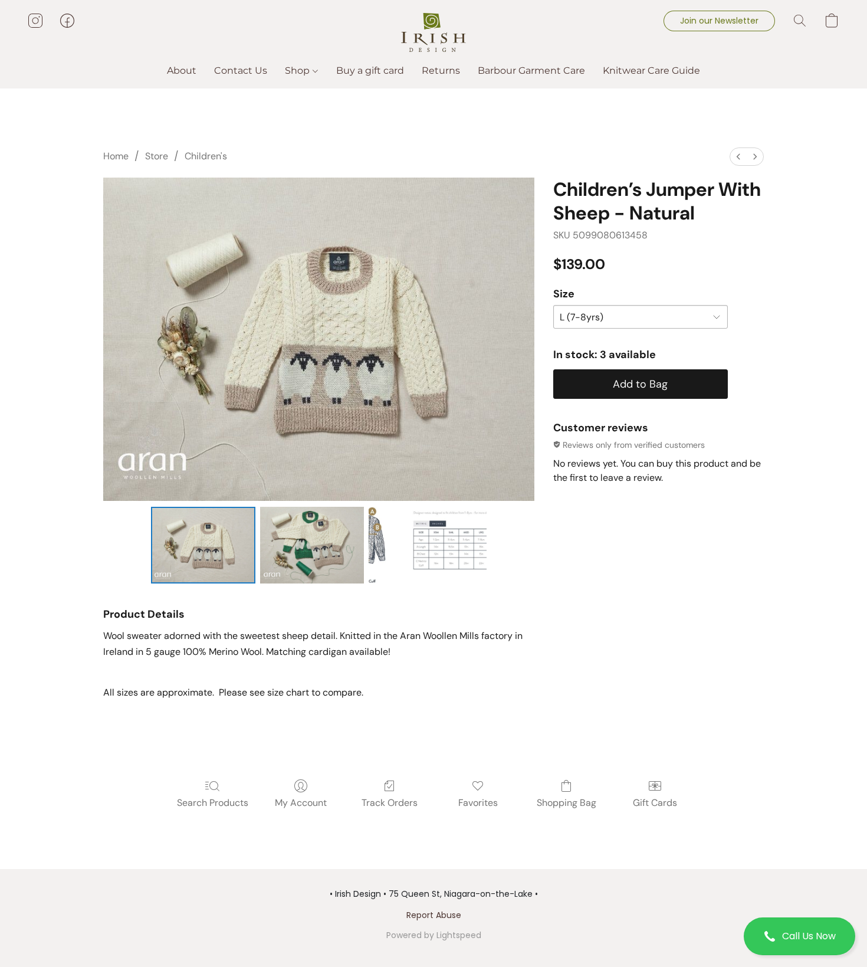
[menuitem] (738, 156)
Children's (206, 156)
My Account (301, 802)
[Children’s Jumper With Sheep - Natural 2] (428, 545)
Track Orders (390, 802)
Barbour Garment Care (531, 70)
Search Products (212, 802)
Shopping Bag (566, 802)
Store (156, 156)
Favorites (478, 802)
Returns (441, 70)
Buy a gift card (370, 70)
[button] (799, 936)
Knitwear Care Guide (651, 70)
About (181, 70)
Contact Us (240, 70)
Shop (298, 70)
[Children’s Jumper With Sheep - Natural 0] (203, 545)
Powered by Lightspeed (433, 935)
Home (116, 156)
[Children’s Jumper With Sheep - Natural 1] (312, 545)
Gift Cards (655, 802)
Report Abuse (433, 915)
